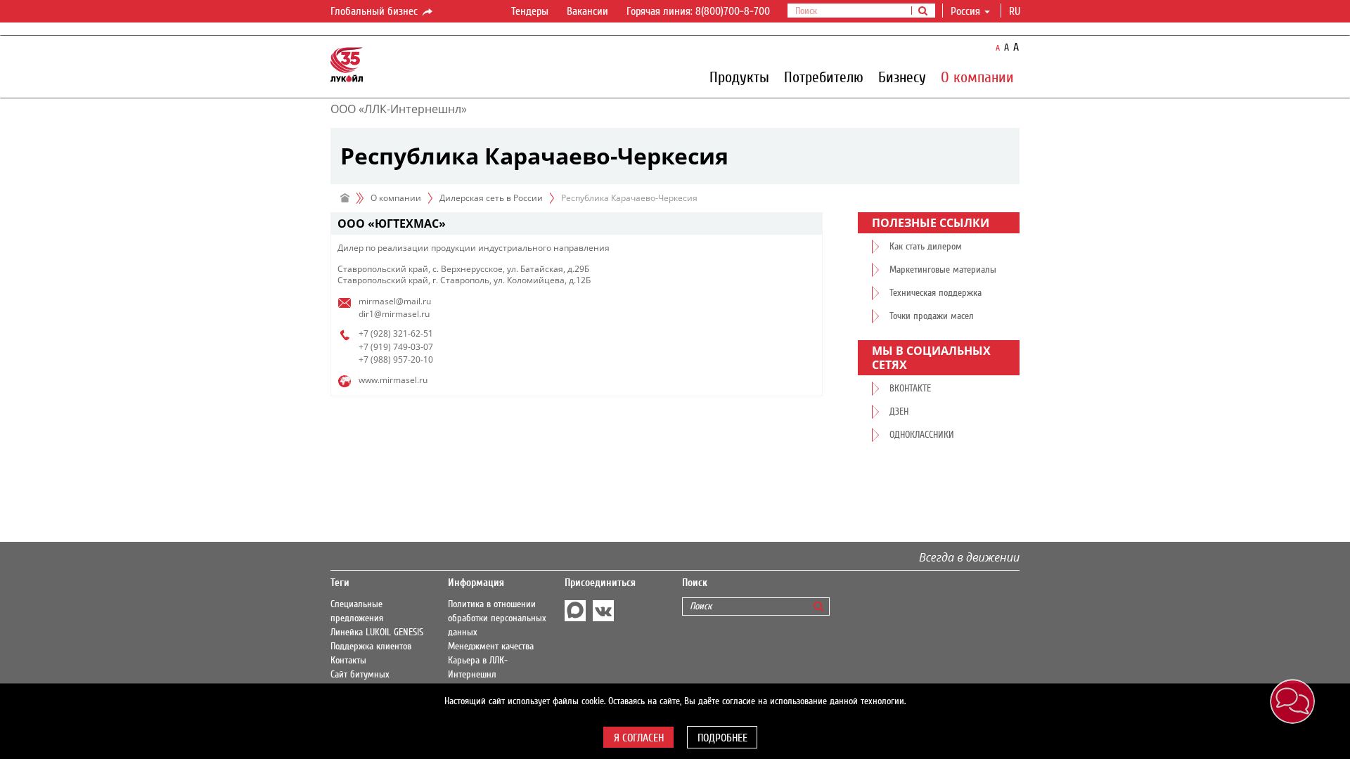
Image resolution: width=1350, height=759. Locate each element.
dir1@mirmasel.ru (394, 314)
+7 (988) (375, 359)
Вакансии (587, 11)
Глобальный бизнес (375, 11)
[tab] (576, 224)
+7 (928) (375, 333)
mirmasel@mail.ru (395, 301)
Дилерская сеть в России (491, 198)
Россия (965, 11)
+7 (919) (375, 347)
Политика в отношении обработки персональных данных (497, 618)
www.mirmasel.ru (393, 380)
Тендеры (529, 11)
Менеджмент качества (491, 646)
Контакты (348, 660)
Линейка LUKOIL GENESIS (376, 632)
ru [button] (1016, 11)
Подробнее (722, 738)
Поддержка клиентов (370, 646)
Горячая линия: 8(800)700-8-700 (698, 11)
